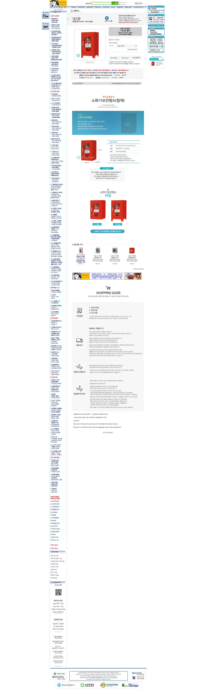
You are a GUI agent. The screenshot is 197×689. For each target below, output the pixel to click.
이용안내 (114, 677)
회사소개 (82, 677)
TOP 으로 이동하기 (139, 269)
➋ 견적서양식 (122, 3)
